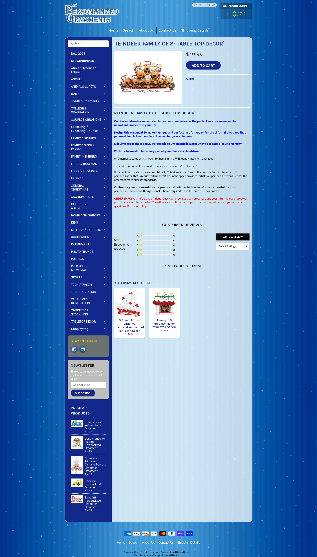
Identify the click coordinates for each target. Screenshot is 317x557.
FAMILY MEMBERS (84, 156)
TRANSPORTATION (83, 292)
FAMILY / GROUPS (83, 138)
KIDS (74, 222)
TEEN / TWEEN (81, 285)
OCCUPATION (80, 237)
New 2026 (78, 54)
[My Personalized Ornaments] (92, 18)
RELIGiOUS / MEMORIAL (80, 268)
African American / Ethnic (85, 70)
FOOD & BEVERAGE (85, 171)
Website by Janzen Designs (148, 555)
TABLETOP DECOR (83, 321)
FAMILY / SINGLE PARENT (82, 147)
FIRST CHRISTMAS (84, 164)
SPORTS (76, 277)
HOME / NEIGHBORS (85, 215)
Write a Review (233, 236)
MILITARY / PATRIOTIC (86, 230)
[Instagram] (83, 349)
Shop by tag (80, 329)
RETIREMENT (80, 244)
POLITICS (77, 259)
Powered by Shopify (172, 555)
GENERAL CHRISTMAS (79, 188)
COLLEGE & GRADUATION (80, 110)
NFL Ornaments (82, 61)
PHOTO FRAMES (82, 252)
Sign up (210, 5)
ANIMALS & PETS (83, 87)
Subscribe (82, 393)
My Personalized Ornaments (157, 552)
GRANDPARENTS (82, 197)
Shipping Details (195, 30)
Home (113, 30)
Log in (197, 5)
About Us (146, 30)
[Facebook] (74, 349)
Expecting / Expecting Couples (85, 129)
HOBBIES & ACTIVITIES (79, 206)
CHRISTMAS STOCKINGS (79, 312)
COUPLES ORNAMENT (86, 120)
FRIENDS (77, 178)
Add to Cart (203, 65)
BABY (75, 94)
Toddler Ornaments (85, 101)
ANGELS (77, 79)
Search (128, 30)
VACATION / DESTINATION (80, 301)
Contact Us (167, 30)
